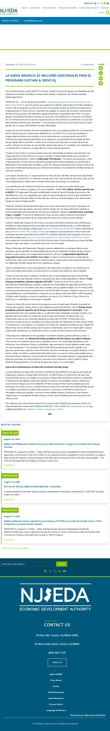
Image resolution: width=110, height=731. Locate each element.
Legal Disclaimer (56, 698)
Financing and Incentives (67, 8)
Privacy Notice (56, 704)
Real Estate (105, 8)
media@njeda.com (33, 20)
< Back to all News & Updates (15, 548)
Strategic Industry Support (88, 8)
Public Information (49, 8)
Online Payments (56, 692)
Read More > (10, 465)
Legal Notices (35, 8)
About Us (24, 8)
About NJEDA (56, 674)
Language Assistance (56, 710)
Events (56, 686)
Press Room (56, 680)
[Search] (108, 12)
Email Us (57, 662)
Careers (102, 12)
